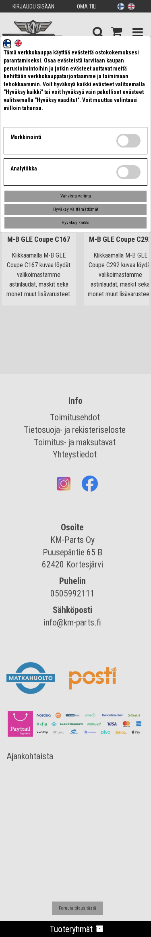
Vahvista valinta (75, 196)
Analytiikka (23, 168)
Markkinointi (25, 137)
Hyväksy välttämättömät (75, 209)
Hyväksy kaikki (75, 222)
